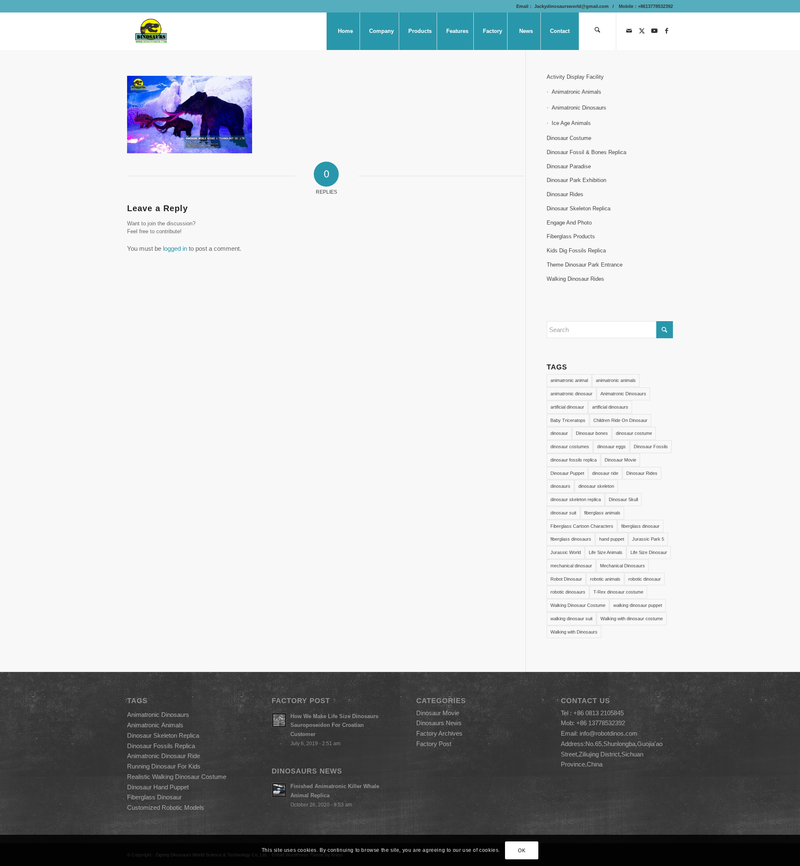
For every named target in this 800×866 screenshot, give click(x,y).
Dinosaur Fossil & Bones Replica (586, 152)
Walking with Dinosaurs (574, 631)
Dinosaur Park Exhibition (576, 180)
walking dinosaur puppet (637, 605)
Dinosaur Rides (565, 194)
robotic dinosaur (644, 579)
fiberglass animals (602, 512)
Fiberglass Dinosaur (154, 797)
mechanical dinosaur (571, 565)
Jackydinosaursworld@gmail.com (571, 6)
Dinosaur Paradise (569, 166)
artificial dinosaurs (610, 406)
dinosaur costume (634, 433)
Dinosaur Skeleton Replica (578, 208)
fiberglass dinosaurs (570, 539)
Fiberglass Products (571, 236)
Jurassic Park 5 (648, 539)
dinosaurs (560, 486)
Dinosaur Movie (620, 459)
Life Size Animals (605, 552)
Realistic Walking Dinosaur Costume (176, 776)
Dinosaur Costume (569, 138)
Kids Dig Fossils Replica (576, 250)
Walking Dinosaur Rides (575, 279)
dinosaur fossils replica (573, 459)
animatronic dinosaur (571, 393)
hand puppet (611, 539)
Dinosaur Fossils (651, 446)
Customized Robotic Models (165, 807)
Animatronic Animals (576, 92)
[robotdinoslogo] (151, 31)
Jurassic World (565, 552)
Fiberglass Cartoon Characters (581, 526)
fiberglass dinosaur (640, 526)
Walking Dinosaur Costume (577, 605)
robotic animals (605, 579)
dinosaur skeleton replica (575, 499)
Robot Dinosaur (566, 579)
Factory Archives (439, 733)
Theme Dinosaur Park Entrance (584, 265)
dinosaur (559, 433)
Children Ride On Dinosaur (620, 420)
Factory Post (433, 743)
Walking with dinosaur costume (631, 618)
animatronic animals (616, 380)
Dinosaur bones (592, 433)
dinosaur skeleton (596, 486)
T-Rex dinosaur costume (618, 591)
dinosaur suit (563, 512)
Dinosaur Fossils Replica (161, 745)
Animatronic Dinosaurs (579, 108)
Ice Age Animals (571, 123)
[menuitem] (345, 31)
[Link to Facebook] (666, 31)
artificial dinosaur (567, 406)
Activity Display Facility (575, 77)
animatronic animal (569, 380)
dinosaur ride (605, 473)
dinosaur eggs (611, 446)
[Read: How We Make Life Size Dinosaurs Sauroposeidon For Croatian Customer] (279, 720)
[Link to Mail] (629, 31)
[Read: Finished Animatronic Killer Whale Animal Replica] (279, 790)
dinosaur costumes (569, 446)
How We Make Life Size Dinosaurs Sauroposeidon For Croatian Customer (334, 725)
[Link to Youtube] (654, 31)
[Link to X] (641, 31)
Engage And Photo (569, 223)
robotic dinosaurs (567, 591)
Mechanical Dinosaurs (622, 565)
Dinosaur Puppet (567, 473)
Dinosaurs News (439, 722)
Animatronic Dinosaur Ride (163, 755)
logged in (175, 248)
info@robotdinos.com (609, 733)
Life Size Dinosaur (648, 552)
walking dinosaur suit (571, 618)
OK (521, 850)
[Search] (597, 31)
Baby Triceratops (567, 420)
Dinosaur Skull (623, 499)
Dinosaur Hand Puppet (158, 787)
